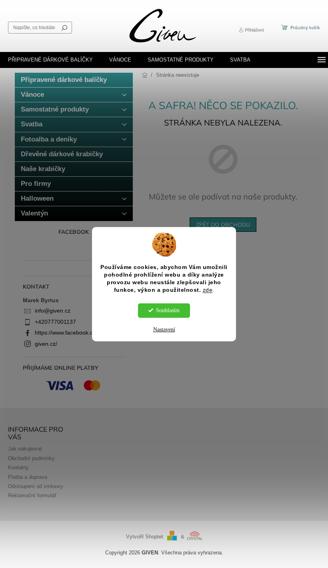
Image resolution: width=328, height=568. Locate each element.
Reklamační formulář (32, 495)
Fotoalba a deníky (49, 139)
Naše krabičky (43, 169)
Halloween (37, 198)
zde (208, 290)
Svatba (31, 124)
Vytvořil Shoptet (144, 537)
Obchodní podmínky (31, 458)
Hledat (64, 27)
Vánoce (32, 94)
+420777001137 (55, 322)
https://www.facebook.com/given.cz (79, 332)
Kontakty (18, 467)
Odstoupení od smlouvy (35, 486)
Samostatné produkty (55, 109)
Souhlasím (168, 310)
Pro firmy (36, 183)
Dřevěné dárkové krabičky (62, 154)
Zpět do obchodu (223, 224)
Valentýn (34, 213)
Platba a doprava (27, 477)
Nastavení (164, 330)
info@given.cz (52, 310)
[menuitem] (50, 60)
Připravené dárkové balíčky (64, 80)
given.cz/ (46, 344)
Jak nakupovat (25, 449)
